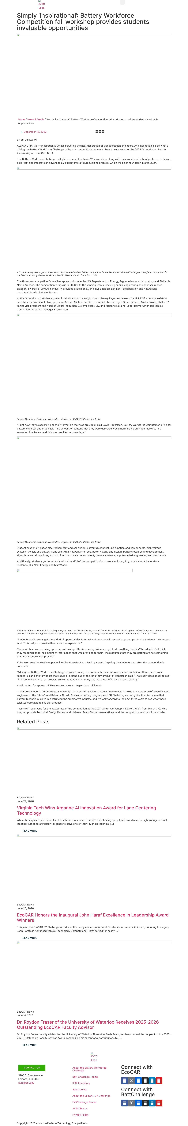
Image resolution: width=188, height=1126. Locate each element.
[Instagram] (145, 1080)
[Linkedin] (152, 1080)
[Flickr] (138, 1080)
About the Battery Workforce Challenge (89, 1069)
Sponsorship (79, 1089)
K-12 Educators (81, 1083)
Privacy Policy (80, 1114)
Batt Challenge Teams (85, 1076)
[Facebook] (124, 1080)
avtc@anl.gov (26, 1082)
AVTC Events (80, 1108)
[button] (122, 2)
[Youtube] (159, 1080)
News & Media (35, 119)
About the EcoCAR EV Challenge (91, 1095)
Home (21, 119)
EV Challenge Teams (84, 1102)
